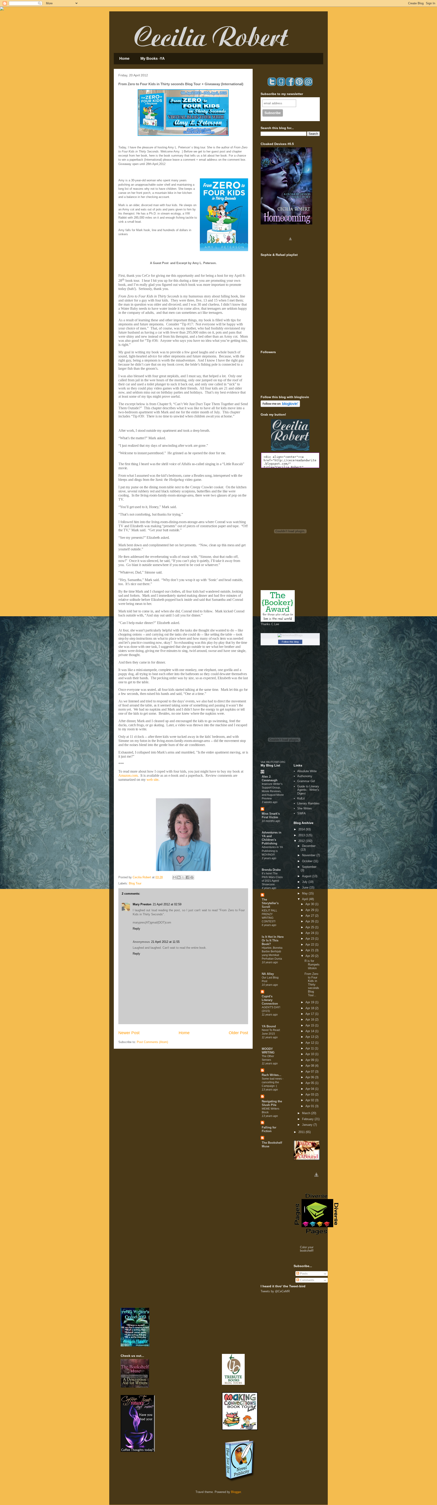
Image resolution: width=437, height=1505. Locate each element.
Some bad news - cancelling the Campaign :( (272, 1082)
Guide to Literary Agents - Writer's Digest (308, 790)
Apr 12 (310, 1042)
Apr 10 (310, 1054)
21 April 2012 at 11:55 (165, 941)
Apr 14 (310, 1031)
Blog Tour (135, 883)
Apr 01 (310, 1106)
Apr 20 (310, 956)
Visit (273, 762)
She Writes (304, 808)
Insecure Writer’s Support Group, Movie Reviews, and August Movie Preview (273, 791)
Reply (136, 928)
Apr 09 (310, 1060)
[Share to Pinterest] (192, 877)
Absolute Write (307, 771)
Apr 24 (310, 933)
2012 (302, 841)
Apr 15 (310, 1025)
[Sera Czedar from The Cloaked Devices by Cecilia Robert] (290, 246)
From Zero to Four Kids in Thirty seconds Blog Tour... (312, 984)
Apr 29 (310, 910)
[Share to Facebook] (187, 877)
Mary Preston (142, 904)
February (308, 1119)
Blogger (236, 1492)
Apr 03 (310, 1094)
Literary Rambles (308, 803)
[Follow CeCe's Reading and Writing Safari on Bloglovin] (280, 406)
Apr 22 (310, 944)
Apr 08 (310, 1065)
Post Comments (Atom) (152, 1042)
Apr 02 (310, 1100)
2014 (302, 829)
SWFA (301, 813)
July (305, 882)
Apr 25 (310, 927)
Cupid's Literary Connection (270, 1000)
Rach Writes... (271, 1075)
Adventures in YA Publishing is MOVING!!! (272, 851)
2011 (302, 1132)
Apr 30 (310, 904)
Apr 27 (310, 915)
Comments (306, 1280)
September (309, 867)
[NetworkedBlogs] (290, 635)
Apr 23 (310, 938)
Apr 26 (310, 921)
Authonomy (304, 776)
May (305, 893)
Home (124, 58)
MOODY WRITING (268, 1050)
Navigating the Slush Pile (272, 1103)
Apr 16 (310, 1019)
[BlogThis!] (179, 877)
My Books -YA (152, 58)
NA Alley (268, 974)
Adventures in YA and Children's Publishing (271, 838)
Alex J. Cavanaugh (269, 778)
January (307, 1124)
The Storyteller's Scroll (270, 903)
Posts (303, 1273)
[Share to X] (183, 877)
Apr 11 (310, 1048)
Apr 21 (310, 950)
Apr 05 (310, 1083)
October (307, 861)
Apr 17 (310, 1014)
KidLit (301, 798)
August (307, 876)
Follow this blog (290, 641)
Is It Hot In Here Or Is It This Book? (273, 940)
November (309, 855)
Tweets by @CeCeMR (275, 1291)
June (305, 887)
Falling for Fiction (269, 1129)
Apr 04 (310, 1089)
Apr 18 (310, 1008)
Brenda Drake (271, 869)
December (308, 846)
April (305, 899)
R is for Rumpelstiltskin (312, 964)
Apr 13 (310, 1036)
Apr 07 (310, 1071)
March (306, 1113)
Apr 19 (310, 1002)
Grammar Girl (306, 781)
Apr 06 (310, 1077)
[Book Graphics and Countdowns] (316, 1182)
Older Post (238, 1033)
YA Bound (269, 1026)
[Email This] (174, 877)
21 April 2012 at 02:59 (167, 904)
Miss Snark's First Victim (271, 815)
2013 (302, 835)
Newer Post (129, 1033)
